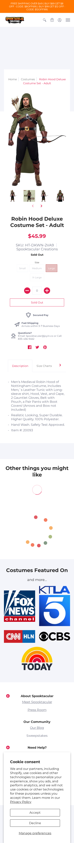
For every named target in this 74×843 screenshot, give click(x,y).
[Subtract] (27, 290)
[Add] (47, 290)
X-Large (37, 277)
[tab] (20, 366)
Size (37, 262)
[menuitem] (44, 20)
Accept (35, 812)
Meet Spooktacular (37, 702)
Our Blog (37, 728)
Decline (35, 823)
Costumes (28, 79)
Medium (37, 268)
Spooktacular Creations (37, 249)
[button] (44, 20)
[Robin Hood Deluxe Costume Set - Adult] (14, 196)
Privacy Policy (20, 802)
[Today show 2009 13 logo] (37, 658)
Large (51, 268)
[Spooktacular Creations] (15, 20)
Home (12, 79)
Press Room (37, 710)
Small (22, 268)
